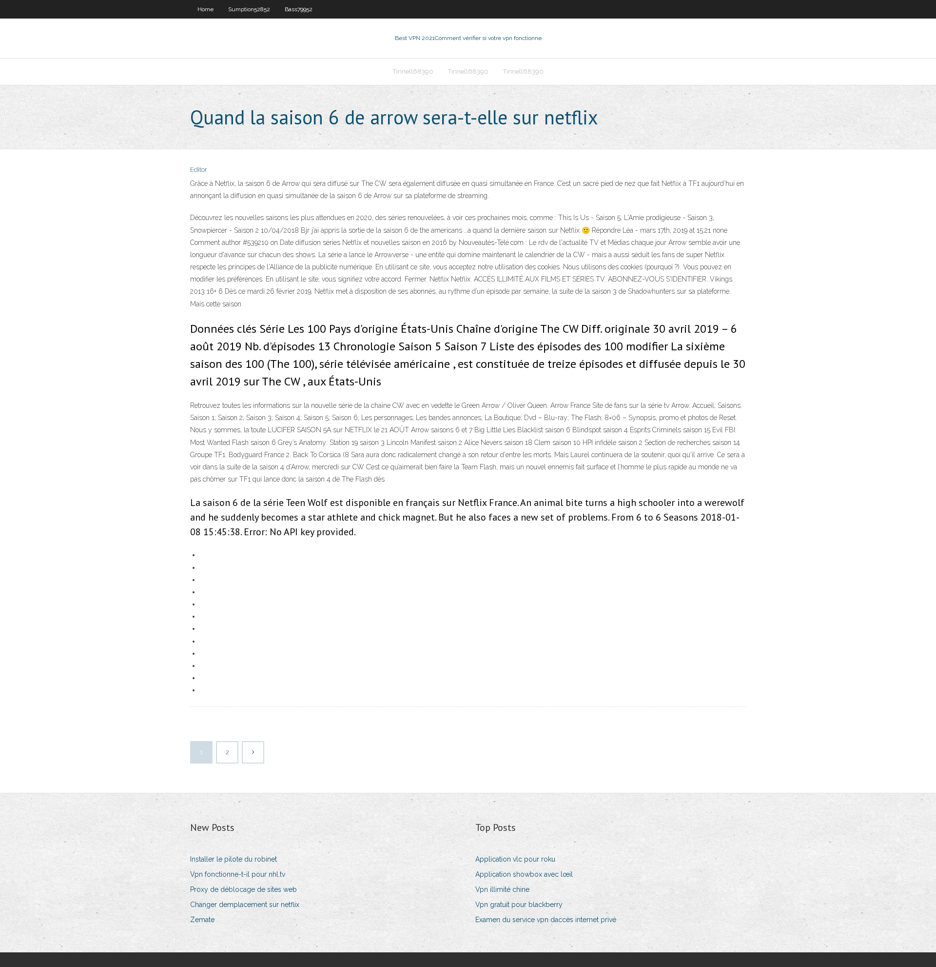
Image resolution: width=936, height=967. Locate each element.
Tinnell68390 (413, 71)
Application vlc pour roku (515, 859)
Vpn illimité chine (502, 889)
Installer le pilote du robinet (233, 859)
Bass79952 (298, 9)
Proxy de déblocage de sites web (243, 889)
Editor (198, 169)
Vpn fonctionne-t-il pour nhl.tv (237, 874)
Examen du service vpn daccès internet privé (545, 920)
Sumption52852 (249, 9)
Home (205, 9)
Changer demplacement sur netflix (244, 904)
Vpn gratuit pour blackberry (519, 904)
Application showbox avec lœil (524, 874)
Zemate (202, 920)
